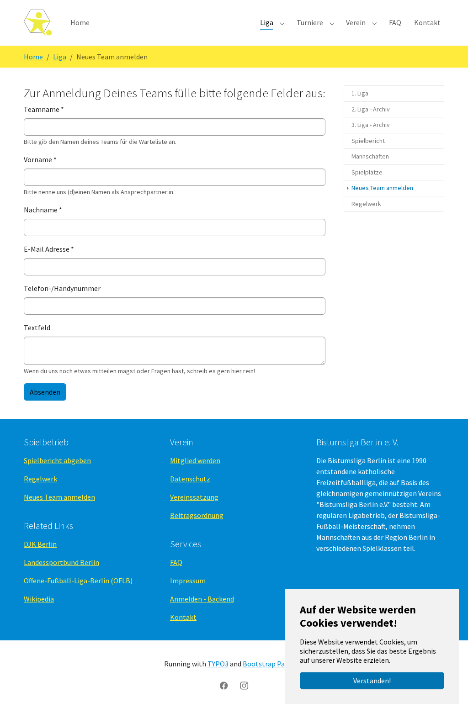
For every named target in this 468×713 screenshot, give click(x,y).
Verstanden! (372, 680)
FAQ (176, 562)
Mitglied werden (195, 460)
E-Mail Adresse (49, 249)
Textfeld (37, 327)
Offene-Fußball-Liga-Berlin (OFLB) (78, 580)
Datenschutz (190, 478)
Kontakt (183, 617)
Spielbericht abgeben (57, 460)
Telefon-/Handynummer (62, 288)
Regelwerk (40, 478)
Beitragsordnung (196, 515)
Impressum (188, 580)
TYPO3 (218, 663)
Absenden (45, 391)
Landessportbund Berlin (61, 562)
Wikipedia (39, 598)
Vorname (40, 159)
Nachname (43, 209)
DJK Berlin (40, 544)
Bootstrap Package (273, 663)
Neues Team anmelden (59, 497)
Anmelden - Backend (202, 598)
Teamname (44, 109)
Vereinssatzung (194, 497)
